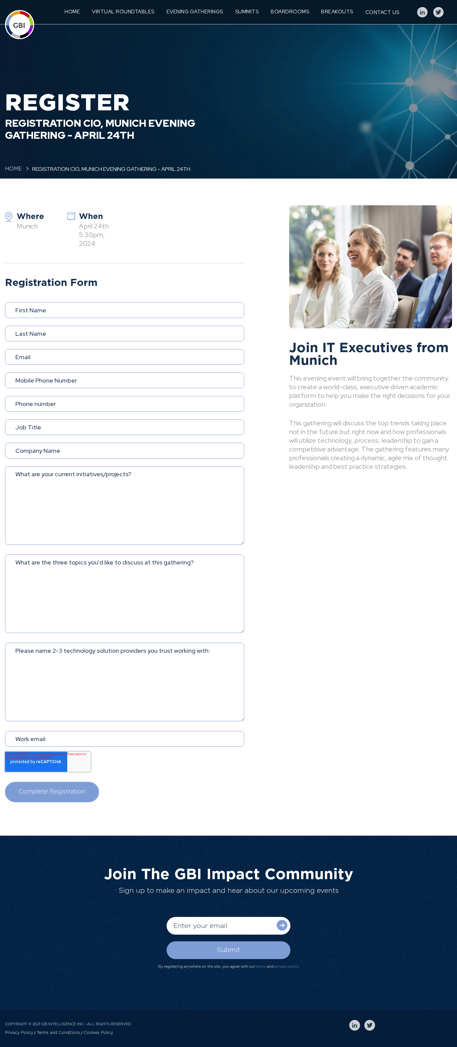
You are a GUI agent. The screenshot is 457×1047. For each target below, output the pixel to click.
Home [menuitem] (72, 11)
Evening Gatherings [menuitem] (195, 11)
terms (261, 966)
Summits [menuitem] (247, 11)
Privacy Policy (19, 1033)
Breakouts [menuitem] (337, 11)
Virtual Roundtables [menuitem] (123, 11)
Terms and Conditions (58, 1033)
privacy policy (287, 966)
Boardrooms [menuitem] (290, 11)
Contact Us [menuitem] (382, 12)
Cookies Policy (98, 1033)
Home (13, 169)
